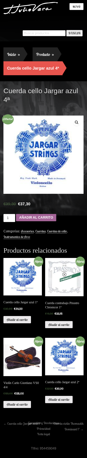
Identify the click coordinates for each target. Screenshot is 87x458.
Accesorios (27, 231)
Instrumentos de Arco (16, 237)
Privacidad (43, 429)
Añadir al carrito (36, 217)
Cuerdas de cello (57, 231)
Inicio (13, 54)
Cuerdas (40, 231)
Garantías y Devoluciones (43, 423)
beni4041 (38, 108)
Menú (76, 6)
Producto (45, 54)
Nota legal (43, 434)
